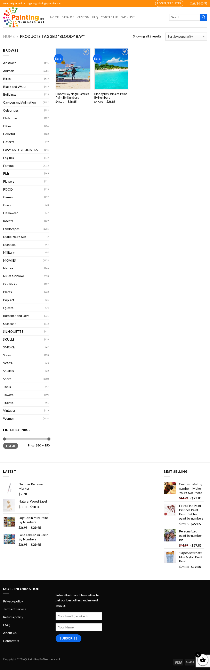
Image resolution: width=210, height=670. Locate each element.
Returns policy (13, 617)
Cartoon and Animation (19, 102)
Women (8, 418)
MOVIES (9, 260)
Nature (8, 268)
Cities (7, 126)
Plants (7, 292)
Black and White (14, 86)
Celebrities (11, 110)
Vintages (9, 410)
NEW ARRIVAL (14, 276)
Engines (8, 157)
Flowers (8, 181)
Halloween (10, 213)
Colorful (9, 134)
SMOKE (9, 347)
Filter (10, 445)
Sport (7, 379)
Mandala (9, 244)
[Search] (203, 17)
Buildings (9, 94)
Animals (8, 71)
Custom (83, 17)
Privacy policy (13, 601)
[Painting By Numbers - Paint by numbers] (23, 17)
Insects (8, 221)
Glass (7, 205)
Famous (8, 165)
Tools (7, 387)
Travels (8, 402)
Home (54, 17)
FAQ (95, 17)
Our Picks (10, 284)
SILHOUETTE (13, 331)
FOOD (8, 189)
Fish (6, 173)
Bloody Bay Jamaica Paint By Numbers (110, 95)
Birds (7, 78)
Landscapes (11, 229)
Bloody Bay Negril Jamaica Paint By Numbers (72, 95)
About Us (10, 633)
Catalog (68, 17)
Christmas (10, 118)
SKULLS (8, 339)
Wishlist (128, 17)
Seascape (9, 323)
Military (9, 252)
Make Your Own (14, 236)
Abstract (9, 63)
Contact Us (110, 17)
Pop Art (8, 300)
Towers (8, 395)
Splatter (8, 371)
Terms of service (14, 609)
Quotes (8, 308)
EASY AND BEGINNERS (20, 150)
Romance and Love (16, 315)
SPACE (8, 363)
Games (8, 197)
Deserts (8, 142)
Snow (7, 355)
